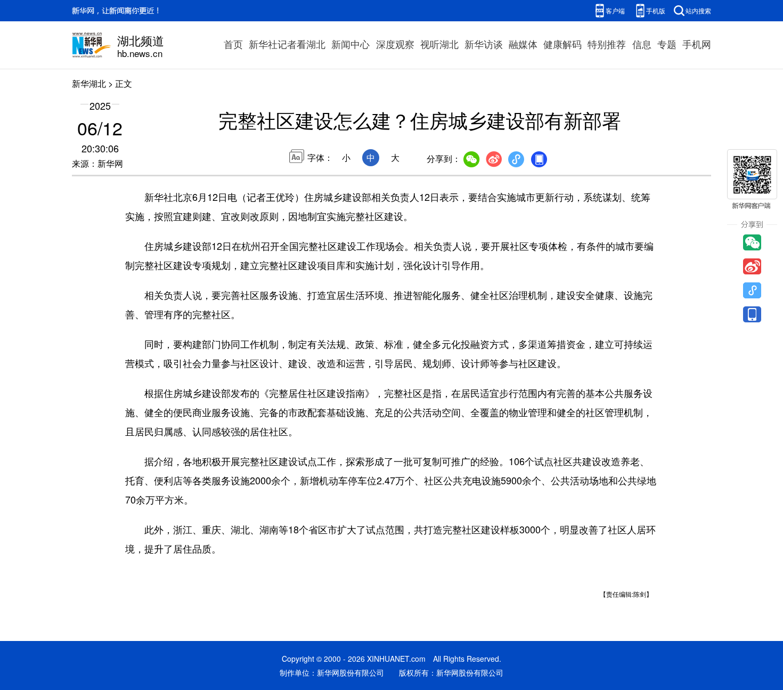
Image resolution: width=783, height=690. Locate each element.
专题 (666, 44)
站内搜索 (698, 10)
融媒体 (523, 44)
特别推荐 (607, 44)
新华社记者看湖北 (287, 44)
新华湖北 (89, 83)
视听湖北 (439, 44)
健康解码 (562, 44)
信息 (641, 44)
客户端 (615, 10)
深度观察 (395, 44)
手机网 (696, 44)
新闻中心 (350, 44)
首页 (233, 44)
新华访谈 (483, 44)
